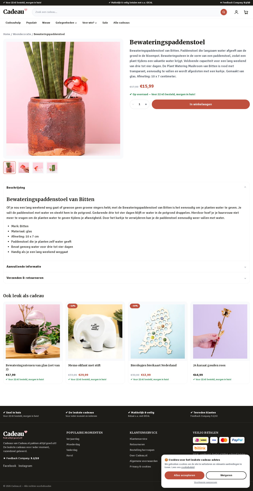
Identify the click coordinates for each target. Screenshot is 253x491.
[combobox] (130, 12)
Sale (105, 22)
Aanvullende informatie (126, 267)
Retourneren (137, 444)
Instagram (25, 466)
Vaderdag (71, 450)
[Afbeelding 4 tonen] (52, 167)
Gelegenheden (65, 22)
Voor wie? (88, 22)
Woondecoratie (22, 34)
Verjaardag (72, 439)
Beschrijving (126, 188)
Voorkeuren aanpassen (205, 482)
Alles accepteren (184, 475)
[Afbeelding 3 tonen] (38, 167)
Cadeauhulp (13, 22)
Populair (31, 22)
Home (6, 34)
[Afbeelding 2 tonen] (23, 167)
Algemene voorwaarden (144, 461)
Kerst (69, 455)
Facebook (9, 466)
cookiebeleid (187, 467)
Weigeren (226, 475)
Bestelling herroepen (142, 450)
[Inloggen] (236, 12)
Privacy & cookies (140, 466)
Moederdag (73, 444)
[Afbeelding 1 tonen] (9, 167)
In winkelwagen (201, 104)
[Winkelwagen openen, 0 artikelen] (246, 12)
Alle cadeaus (121, 22)
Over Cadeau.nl (138, 455)
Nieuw (46, 22)
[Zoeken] (224, 12)
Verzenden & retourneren (126, 278)
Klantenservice (138, 439)
